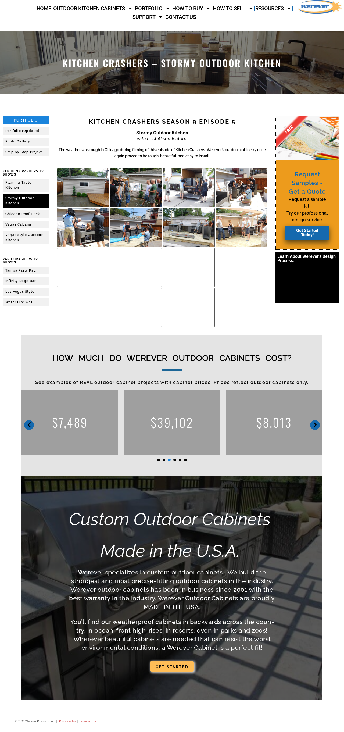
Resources (269, 8)
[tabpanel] (94, 422)
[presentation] (158, 460)
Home (44, 8)
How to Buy (187, 8)
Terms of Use (87, 721)
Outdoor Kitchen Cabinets (89, 8)
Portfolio (149, 8)
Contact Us (180, 17)
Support (144, 17)
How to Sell (229, 8)
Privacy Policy (67, 721)
